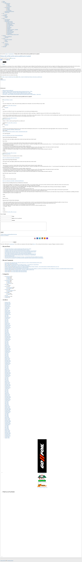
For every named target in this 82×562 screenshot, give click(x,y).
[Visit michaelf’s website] (3, 107)
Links (6, 45)
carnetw (11, 99)
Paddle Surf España (8, 266)
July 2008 (6, 425)
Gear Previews (7, 3)
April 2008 (7, 428)
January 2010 (7, 407)
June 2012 (7, 378)
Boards (8, 4)
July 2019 (6, 309)
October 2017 (7, 318)
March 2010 (7, 405)
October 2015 (7, 338)
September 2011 (8, 387)
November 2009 (8, 409)
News (4, 18)
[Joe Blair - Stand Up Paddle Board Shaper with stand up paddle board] (29, 76)
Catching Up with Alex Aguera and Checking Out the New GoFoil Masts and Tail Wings (20, 250)
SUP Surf (6, 37)
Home (4, 1)
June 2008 (7, 426)
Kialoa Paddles (9, 30)
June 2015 (7, 342)
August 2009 (7, 412)
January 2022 (7, 305)
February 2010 (7, 406)
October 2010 (7, 398)
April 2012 (7, 380)
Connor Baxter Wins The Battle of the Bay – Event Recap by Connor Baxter (25, 264)
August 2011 (7, 388)
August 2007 (7, 436)
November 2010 (8, 397)
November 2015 (8, 337)
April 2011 (7, 392)
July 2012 (6, 377)
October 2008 (7, 422)
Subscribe (4, 46)
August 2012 (7, 376)
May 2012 (7, 379)
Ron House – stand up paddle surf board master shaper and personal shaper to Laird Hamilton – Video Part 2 (22, 94)
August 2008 (7, 424)
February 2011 (7, 394)
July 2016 (6, 329)
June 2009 (7, 414)
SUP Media (5, 15)
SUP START (7, 262)
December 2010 (8, 396)
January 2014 (7, 359)
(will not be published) (17, 218)
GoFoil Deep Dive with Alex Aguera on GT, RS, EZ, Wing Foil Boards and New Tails (20, 251)
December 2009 (8, 408)
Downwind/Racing (8, 36)
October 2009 (7, 410)
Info (3, 42)
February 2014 (7, 358)
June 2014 (7, 354)
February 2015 (7, 346)
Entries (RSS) (3, 560)
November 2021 (8, 306)
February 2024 (7, 302)
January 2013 (7, 371)
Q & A (6, 14)
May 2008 (7, 427)
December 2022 (8, 304)
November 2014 (8, 349)
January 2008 (7, 431)
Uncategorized (11, 53)
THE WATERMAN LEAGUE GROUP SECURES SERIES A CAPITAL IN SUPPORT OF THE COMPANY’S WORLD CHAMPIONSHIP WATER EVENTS (44, 268)
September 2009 (8, 411)
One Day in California (4, 235)
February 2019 (7, 310)
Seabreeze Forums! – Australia (12, 29)
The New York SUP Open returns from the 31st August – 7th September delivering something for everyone (24, 256)
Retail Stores (7, 12)
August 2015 (7, 340)
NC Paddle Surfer (10, 25)
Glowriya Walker (8, 267)
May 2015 (7, 343)
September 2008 (8, 423)
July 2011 (6, 389)
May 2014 (7, 355)
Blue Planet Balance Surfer (9, 255)
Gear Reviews (7, 7)
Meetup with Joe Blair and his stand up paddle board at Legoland (15, 56)
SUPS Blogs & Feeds (9, 21)
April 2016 (7, 332)
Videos (6, 17)
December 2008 (8, 420)
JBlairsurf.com (3, 79)
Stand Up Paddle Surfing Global (13, 34)
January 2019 (7, 311)
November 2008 (8, 421)
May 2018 (7, 316)
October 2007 (7, 434)
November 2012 (8, 373)
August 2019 (7, 308)
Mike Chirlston (7, 264)
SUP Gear (4, 2)
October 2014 (7, 350)
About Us (6, 43)
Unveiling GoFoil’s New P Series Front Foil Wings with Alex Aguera (17, 249)
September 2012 (8, 375)
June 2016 (7, 330)
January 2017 (7, 324)
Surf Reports (9, 33)
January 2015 (7, 347)
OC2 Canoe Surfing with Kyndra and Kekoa (19, 270)
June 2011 (6, 390)
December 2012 (8, 372)
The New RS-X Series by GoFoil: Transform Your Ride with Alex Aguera (18, 248)
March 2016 (7, 333)
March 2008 (7, 429)
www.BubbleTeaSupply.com (42, 487)
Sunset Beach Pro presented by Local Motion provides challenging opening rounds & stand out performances (24, 257)
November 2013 (8, 361)
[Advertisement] (41, 83)
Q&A (8, 285)
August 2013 (7, 364)
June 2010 (7, 402)
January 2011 (7, 395)
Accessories (9, 6)
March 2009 (7, 417)
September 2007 (8, 435)
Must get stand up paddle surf (8, 90)
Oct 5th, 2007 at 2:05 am (11, 105)
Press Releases (7, 19)
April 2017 (7, 322)
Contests (6, 41)
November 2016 (8, 325)
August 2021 (7, 307)
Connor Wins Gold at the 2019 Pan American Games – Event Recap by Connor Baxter (20, 254)
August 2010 (7, 400)
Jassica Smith (7, 270)
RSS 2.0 (34, 244)
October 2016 (7, 326)
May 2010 (7, 403)
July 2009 (6, 413)
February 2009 (7, 418)
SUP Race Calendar (8, 39)
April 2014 (7, 356)
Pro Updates (7, 20)
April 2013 (7, 368)
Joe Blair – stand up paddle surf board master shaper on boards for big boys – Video (17, 91)
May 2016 (7, 331)
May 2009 (7, 415)
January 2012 (7, 383)
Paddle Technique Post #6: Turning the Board (20, 267)
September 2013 (8, 363)
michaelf (6, 107)
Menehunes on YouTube (42, 482)
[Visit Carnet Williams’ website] (6, 99)
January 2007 (7, 437)
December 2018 (8, 312)
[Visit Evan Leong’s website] (12, 58)
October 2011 (7, 386)
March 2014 (7, 357)
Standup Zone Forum (11, 23)
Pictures (6, 16)
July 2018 (6, 315)
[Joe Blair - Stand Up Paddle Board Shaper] (8, 76)
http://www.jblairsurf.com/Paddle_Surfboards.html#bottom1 (13, 180)
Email (4, 64)
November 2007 (8, 433)
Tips (3, 13)
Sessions (4, 35)
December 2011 (7, 384)
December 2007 (8, 432)
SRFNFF (8, 28)
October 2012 (7, 374)
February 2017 (7, 323)
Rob (5, 263)
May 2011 (6, 391)
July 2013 (6, 365)
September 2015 (8, 339)
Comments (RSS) (10, 560)
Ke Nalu (8, 26)
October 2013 (7, 362)
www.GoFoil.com (42, 473)
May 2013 (7, 367)
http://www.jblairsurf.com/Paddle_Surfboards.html (11, 129)
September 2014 (8, 351)
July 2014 (6, 353)
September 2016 (8, 327)
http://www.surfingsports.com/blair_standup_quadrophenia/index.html (15, 131)
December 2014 (8, 348)
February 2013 (7, 370)
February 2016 (7, 334)
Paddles (8, 5)
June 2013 (7, 366)
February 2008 (7, 430)
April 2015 (7, 344)
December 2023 (8, 303)
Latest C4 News (10, 22)
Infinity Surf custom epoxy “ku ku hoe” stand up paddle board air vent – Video (16, 92)
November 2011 (8, 385)
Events (4, 38)
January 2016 (7, 335)
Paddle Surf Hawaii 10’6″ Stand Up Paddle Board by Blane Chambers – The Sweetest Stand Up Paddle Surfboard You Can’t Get (36, 266)
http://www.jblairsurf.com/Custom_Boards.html (11, 157)
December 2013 (8, 360)
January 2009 (7, 419)
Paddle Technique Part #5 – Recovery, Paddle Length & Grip (18, 265)
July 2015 (6, 341)
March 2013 (7, 369)
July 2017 (6, 319)
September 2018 (8, 314)
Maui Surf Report (10, 32)
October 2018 (7, 313)
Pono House (9, 27)
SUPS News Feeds (10, 31)
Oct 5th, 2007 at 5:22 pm (11, 152)
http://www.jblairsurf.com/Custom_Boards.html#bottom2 (13, 135)
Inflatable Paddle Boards (9, 268)
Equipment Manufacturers (9, 11)
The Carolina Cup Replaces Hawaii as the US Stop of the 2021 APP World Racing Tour (20, 253)
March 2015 (7, 345)
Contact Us (7, 44)
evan (9, 153)
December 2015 (8, 336)
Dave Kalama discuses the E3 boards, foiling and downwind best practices (18, 252)
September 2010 (8, 399)
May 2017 (7, 321)
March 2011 (7, 393)
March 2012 (7, 381)
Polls (6, 295)
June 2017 (7, 320)
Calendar (6, 297)
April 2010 (7, 404)
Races (6, 40)
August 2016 (7, 328)
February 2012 (7, 382)
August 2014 (7, 352)
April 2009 (7, 416)
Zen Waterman (9, 24)
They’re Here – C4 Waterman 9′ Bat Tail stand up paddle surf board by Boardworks (17, 93)
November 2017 (8, 317)
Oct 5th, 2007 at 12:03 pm (12, 122)
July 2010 (6, 401)
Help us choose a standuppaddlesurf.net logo (9, 234)
